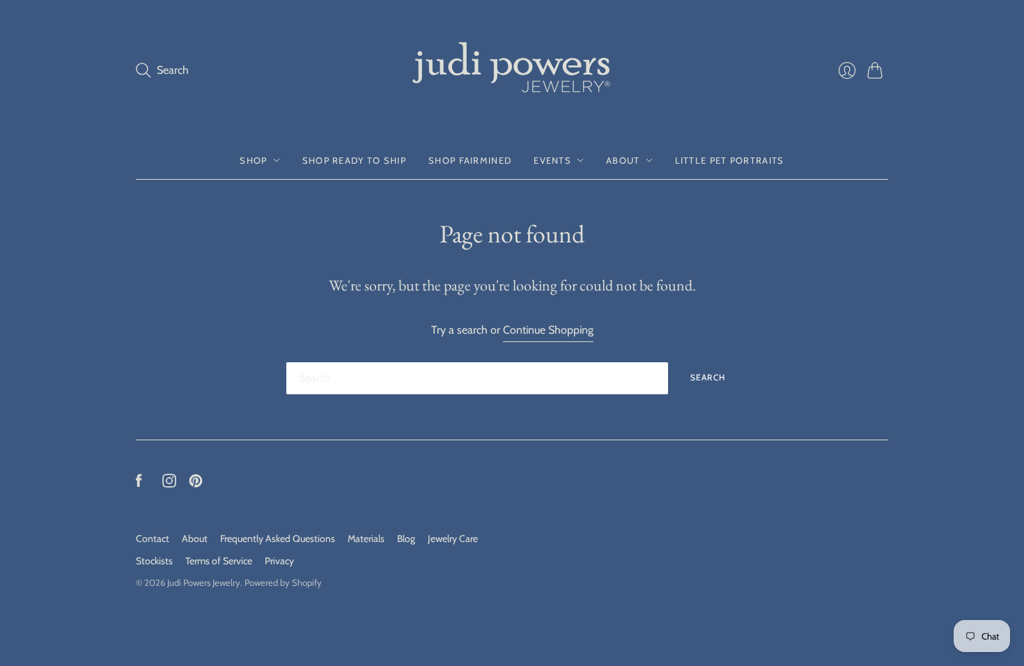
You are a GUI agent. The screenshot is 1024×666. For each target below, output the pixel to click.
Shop (253, 160)
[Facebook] (139, 483)
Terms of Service (218, 561)
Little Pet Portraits (729, 160)
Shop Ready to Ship (354, 160)
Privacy (279, 561)
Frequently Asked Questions (277, 538)
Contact (152, 538)
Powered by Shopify (283, 582)
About (623, 160)
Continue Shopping (548, 329)
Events (552, 160)
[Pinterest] (196, 483)
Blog (406, 538)
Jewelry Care (453, 538)
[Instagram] (169, 483)
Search (707, 377)
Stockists (154, 561)
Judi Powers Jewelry (203, 582)
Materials (366, 538)
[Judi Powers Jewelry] (512, 70)
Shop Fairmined (469, 160)
